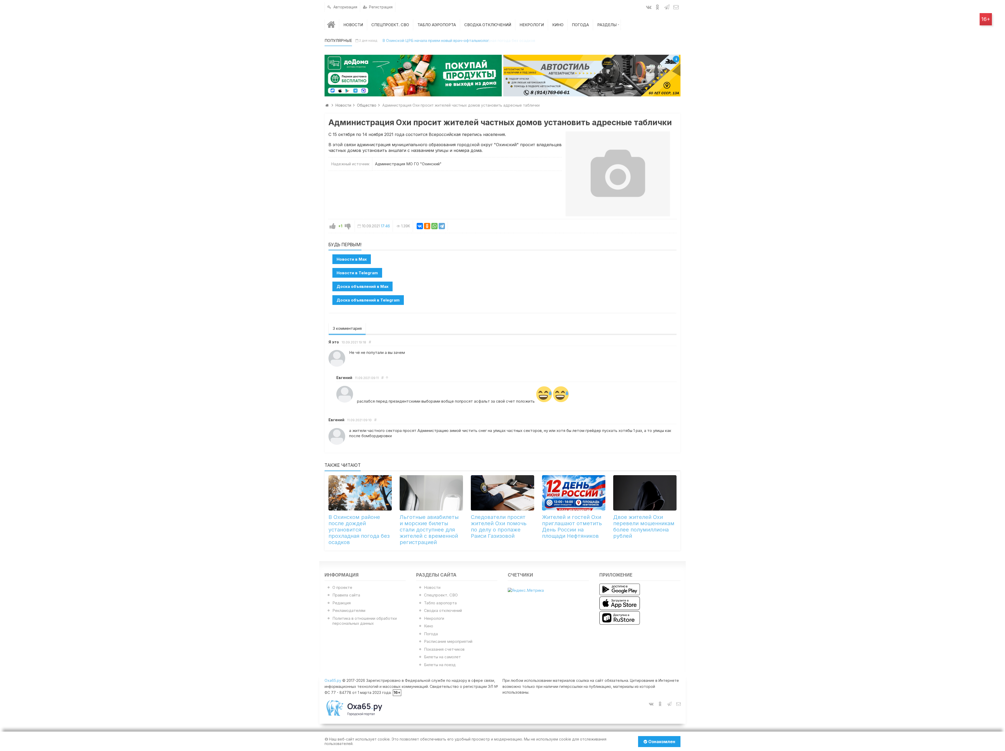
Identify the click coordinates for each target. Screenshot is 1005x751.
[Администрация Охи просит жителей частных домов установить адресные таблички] (618, 173)
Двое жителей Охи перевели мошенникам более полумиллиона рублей (643, 526)
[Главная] (332, 25)
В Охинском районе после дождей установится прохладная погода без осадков (359, 529)
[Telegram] (442, 226)
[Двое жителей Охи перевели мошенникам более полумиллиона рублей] (645, 493)
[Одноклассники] (427, 226)
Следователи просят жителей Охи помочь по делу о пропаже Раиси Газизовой (499, 526)
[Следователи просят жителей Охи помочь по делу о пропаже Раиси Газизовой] (502, 493)
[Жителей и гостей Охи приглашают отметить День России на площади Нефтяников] (573, 493)
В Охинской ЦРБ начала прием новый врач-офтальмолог (435, 40)
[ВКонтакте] (420, 226)
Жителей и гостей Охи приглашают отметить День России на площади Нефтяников (572, 526)
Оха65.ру (333, 680)
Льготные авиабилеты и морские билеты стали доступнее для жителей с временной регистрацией (429, 529)
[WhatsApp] (434, 226)
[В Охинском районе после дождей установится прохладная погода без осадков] (360, 493)
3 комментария (347, 328)
